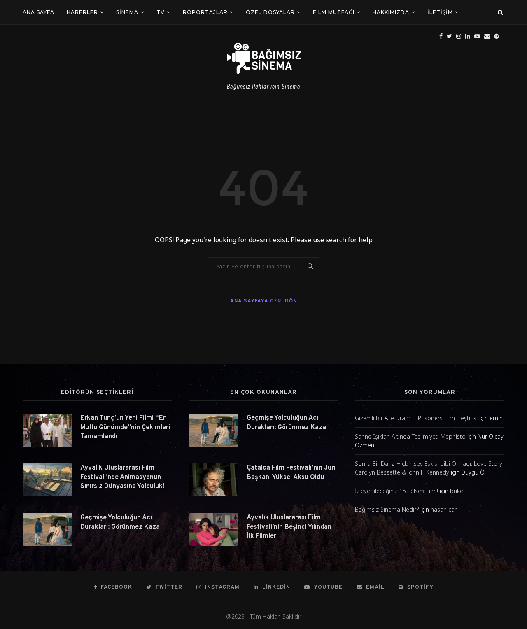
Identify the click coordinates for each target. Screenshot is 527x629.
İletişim (440, 12)
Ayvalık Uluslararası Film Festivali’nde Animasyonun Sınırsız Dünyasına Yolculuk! (122, 477)
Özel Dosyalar (270, 12)
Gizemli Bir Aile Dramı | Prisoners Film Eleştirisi (416, 418)
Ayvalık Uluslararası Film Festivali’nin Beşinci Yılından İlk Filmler (289, 527)
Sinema (127, 12)
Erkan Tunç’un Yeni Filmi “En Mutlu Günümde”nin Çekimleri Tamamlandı (125, 427)
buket (457, 491)
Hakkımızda (391, 12)
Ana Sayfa (38, 12)
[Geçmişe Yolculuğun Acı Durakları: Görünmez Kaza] (47, 529)
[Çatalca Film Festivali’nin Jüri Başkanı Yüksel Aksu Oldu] (213, 479)
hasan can (444, 509)
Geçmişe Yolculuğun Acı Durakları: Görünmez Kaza (120, 522)
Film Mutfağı (333, 12)
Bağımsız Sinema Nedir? (387, 509)
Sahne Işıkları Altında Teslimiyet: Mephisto (410, 436)
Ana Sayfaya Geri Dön (263, 301)
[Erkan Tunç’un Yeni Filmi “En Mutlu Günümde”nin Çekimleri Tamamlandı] (47, 430)
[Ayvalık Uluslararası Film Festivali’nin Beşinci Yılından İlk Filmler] (213, 529)
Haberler (82, 12)
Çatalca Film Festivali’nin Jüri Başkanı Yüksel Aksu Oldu (291, 472)
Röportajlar (205, 12)
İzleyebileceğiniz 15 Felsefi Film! (396, 491)
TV (160, 12)
